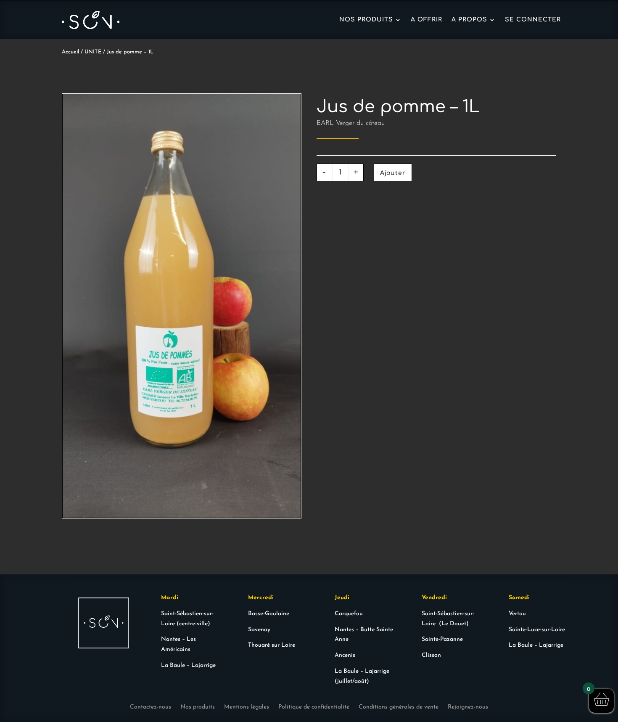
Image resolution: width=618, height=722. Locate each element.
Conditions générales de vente (398, 707)
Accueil (70, 52)
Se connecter (533, 19)
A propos (469, 19)
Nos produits (366, 19)
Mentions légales (246, 707)
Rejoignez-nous (468, 707)
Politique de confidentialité (313, 707)
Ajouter (393, 173)
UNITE (93, 52)
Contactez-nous (150, 707)
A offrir (426, 19)
